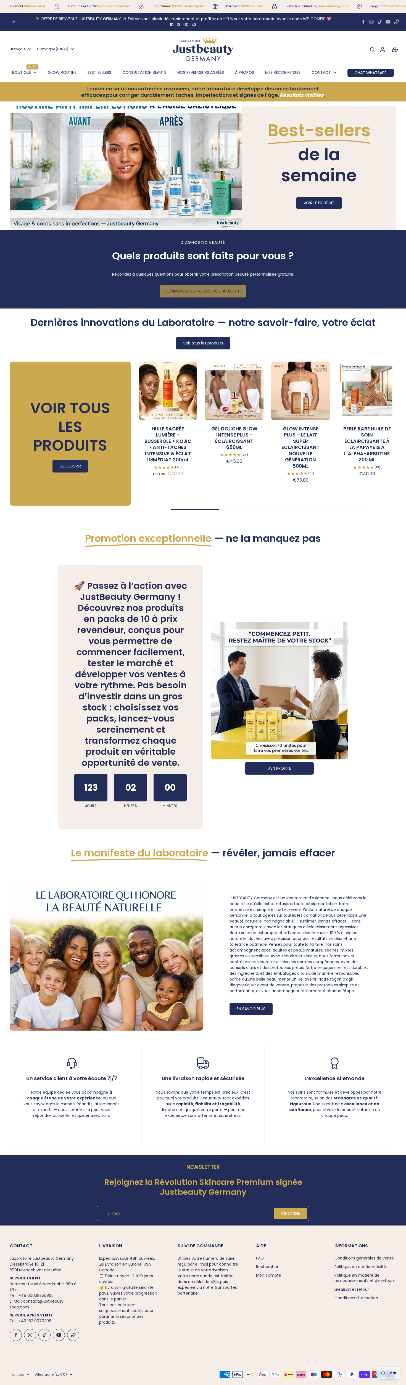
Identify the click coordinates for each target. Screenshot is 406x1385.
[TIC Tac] (380, 22)
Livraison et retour (351, 1289)
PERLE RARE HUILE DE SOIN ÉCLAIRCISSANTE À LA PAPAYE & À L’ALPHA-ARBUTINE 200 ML (367, 444)
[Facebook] (363, 22)
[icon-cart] (394, 49)
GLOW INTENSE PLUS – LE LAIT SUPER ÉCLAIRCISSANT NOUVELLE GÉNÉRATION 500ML (300, 447)
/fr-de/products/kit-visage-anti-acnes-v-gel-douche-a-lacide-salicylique (83, 108)
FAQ (260, 1258)
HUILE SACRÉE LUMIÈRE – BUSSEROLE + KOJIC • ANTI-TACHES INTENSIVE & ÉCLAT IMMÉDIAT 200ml (167, 444)
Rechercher (267, 1266)
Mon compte (268, 1275)
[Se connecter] (382, 49)
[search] (372, 49)
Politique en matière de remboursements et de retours (364, 1278)
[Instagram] (371, 22)
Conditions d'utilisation (356, 1298)
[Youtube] (388, 22)
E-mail (114, 1213)
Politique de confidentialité (360, 1266)
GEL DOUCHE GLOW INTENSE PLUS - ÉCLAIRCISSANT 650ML (234, 438)
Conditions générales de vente (364, 1258)
